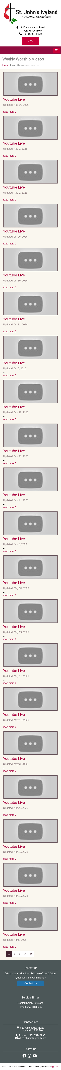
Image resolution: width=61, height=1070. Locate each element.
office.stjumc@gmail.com (32, 1038)
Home (5, 65)
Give (30, 40)
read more (9, 111)
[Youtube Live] (30, 84)
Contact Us (30, 983)
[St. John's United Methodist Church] (30, 23)
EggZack (54, 1067)
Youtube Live (14, 99)
